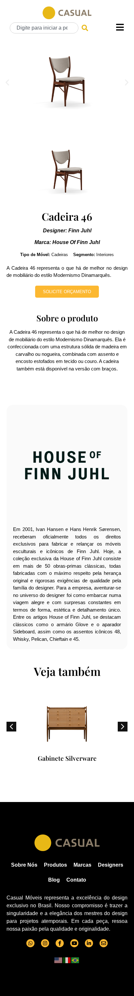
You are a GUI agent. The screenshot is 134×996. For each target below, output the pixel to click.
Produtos (55, 865)
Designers (110, 865)
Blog (54, 880)
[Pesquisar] (84, 27)
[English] (58, 959)
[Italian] (67, 959)
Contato (76, 880)
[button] (7, 82)
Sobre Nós (24, 865)
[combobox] (44, 27)
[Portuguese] (75, 959)
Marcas (82, 865)
